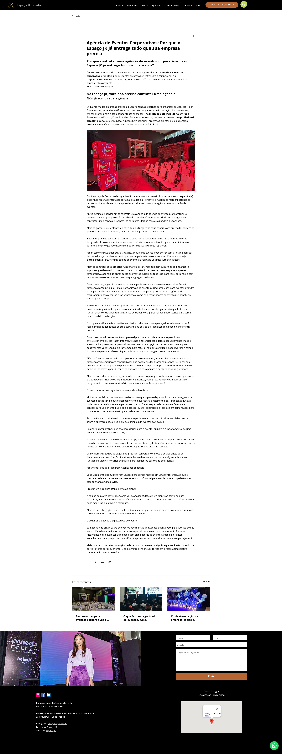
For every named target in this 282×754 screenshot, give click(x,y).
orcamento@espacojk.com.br (58, 702)
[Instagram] (38, 695)
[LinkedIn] (49, 695)
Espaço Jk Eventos (29, 5)
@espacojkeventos (57, 723)
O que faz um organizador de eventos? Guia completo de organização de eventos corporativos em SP (140, 618)
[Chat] (243, 4)
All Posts (76, 16)
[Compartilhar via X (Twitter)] (95, 562)
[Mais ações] (193, 35)
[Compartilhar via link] (109, 562)
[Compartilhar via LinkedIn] (102, 562)
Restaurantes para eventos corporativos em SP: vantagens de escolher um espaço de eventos (93, 618)
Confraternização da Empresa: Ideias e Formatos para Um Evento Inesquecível (188, 618)
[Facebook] (43, 695)
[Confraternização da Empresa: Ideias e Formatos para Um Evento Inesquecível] (188, 599)
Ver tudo (206, 581)
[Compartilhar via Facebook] (88, 562)
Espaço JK (52, 727)
